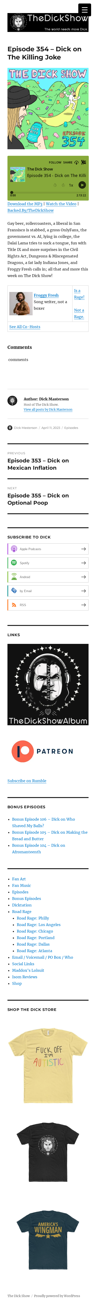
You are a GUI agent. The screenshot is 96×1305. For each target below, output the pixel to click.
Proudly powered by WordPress (57, 1296)
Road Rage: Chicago (35, 931)
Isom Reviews (24, 977)
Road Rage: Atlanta (34, 950)
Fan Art (19, 879)
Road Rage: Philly (33, 918)
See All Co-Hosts (24, 326)
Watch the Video (61, 203)
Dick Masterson (25, 428)
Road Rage (21, 911)
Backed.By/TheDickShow (30, 210)
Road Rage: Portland (36, 937)
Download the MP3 (24, 203)
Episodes (71, 428)
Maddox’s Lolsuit (28, 970)
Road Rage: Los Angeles (39, 924)
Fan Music (21, 885)
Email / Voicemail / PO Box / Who (42, 957)
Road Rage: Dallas (33, 944)
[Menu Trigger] (84, 9)
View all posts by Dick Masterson (48, 410)
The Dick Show (18, 1296)
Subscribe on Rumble (26, 780)
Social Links (23, 963)
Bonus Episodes (26, 898)
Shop (17, 983)
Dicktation (22, 905)
